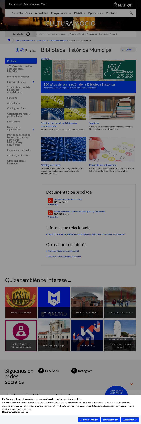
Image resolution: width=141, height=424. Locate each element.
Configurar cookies (89, 419)
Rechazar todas (110, 419)
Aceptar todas (130, 419)
